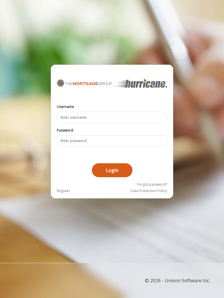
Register (63, 190)
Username (65, 106)
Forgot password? (152, 184)
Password (65, 130)
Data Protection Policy (149, 190)
